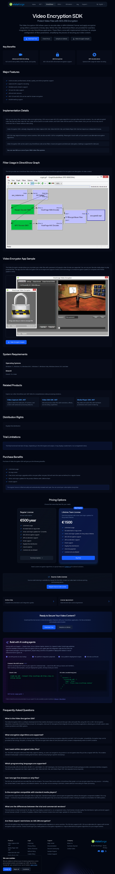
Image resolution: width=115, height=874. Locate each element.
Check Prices (46, 39)
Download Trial (32, 39)
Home (34, 4)
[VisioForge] (17, 4)
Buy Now (78, 558)
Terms (104, 846)
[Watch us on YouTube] (102, 851)
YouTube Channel (72, 846)
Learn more (33, 865)
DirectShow (49, 4)
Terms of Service (32, 848)
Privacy (105, 848)
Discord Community (53, 848)
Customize (26, 869)
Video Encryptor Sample (82, 39)
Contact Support (52, 854)
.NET (40, 4)
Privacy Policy (31, 846)
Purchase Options (35, 558)
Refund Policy (32, 851)
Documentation (52, 846)
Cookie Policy (31, 854)
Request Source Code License (57, 587)
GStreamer (69, 4)
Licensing (30, 843)
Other (59, 4)
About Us (70, 843)
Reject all (16, 869)
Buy (78, 4)
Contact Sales (71, 848)
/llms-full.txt (62, 699)
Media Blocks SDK (13, 855)
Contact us (68, 566)
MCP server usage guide (15, 694)
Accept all (7, 869)
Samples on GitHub (61, 39)
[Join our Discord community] (99, 851)
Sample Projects (52, 851)
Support (84, 4)
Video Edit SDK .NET (13, 852)
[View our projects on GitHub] (105, 851)
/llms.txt (56, 699)
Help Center (50, 843)
